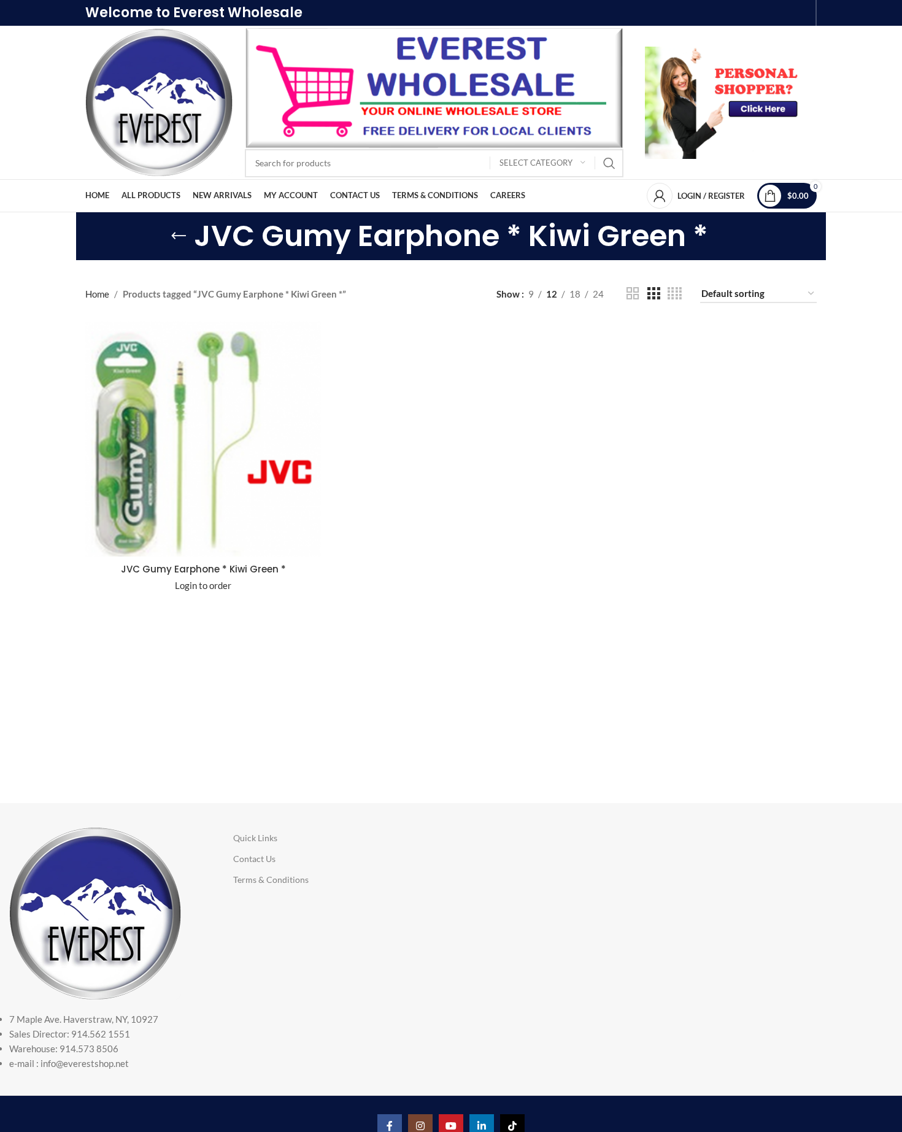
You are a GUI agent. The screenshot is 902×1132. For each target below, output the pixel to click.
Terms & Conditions (271, 879)
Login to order (203, 585)
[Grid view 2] (632, 293)
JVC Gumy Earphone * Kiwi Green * (203, 569)
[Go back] (178, 236)
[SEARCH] (609, 163)
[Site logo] (159, 101)
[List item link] (98, 1041)
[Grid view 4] (675, 293)
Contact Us (254, 858)
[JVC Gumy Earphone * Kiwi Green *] (203, 439)
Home (97, 293)
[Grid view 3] (653, 293)
